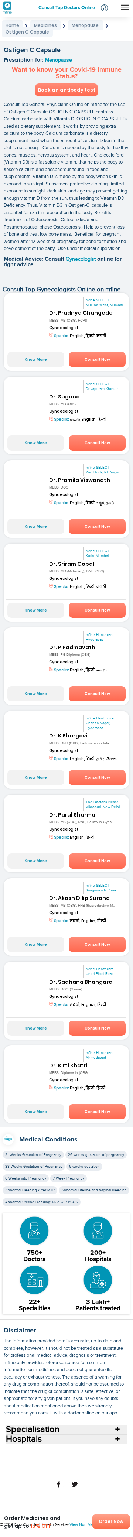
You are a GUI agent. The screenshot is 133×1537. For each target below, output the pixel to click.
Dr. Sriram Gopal (71, 564)
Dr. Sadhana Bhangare (80, 982)
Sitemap (83, 1470)
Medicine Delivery (32, 1464)
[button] (104, 8)
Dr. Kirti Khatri (68, 1065)
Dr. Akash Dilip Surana (79, 898)
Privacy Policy (55, 1470)
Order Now (111, 1521)
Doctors (105, 1452)
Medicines (95, 1458)
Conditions (68, 1458)
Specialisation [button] (32, 1429)
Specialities (39, 1458)
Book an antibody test (66, 89)
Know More (36, 359)
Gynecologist (81, 259)
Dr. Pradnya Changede (81, 312)
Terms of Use (105, 1464)
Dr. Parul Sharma (72, 814)
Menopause (58, 60)
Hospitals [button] (24, 1439)
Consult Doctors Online (44, 1452)
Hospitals (82, 1452)
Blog (61, 1464)
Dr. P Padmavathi (73, 647)
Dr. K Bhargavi (68, 735)
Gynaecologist (63, 328)
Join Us (78, 1464)
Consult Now (97, 359)
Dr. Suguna (64, 396)
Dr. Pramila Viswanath (79, 480)
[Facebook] (58, 1488)
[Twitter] (74, 1488)
